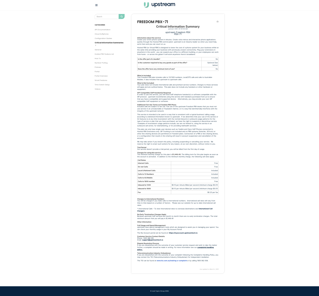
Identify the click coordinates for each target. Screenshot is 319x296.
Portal (97, 71)
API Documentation (102, 29)
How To (98, 58)
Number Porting (101, 63)
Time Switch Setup (102, 84)
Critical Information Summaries (109, 43)
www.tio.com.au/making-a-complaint (172, 261)
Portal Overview (101, 76)
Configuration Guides (103, 38)
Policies (98, 67)
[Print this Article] (218, 22)
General (98, 50)
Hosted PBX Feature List (104, 54)
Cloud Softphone (102, 34)
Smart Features (101, 80)
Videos (97, 89)
